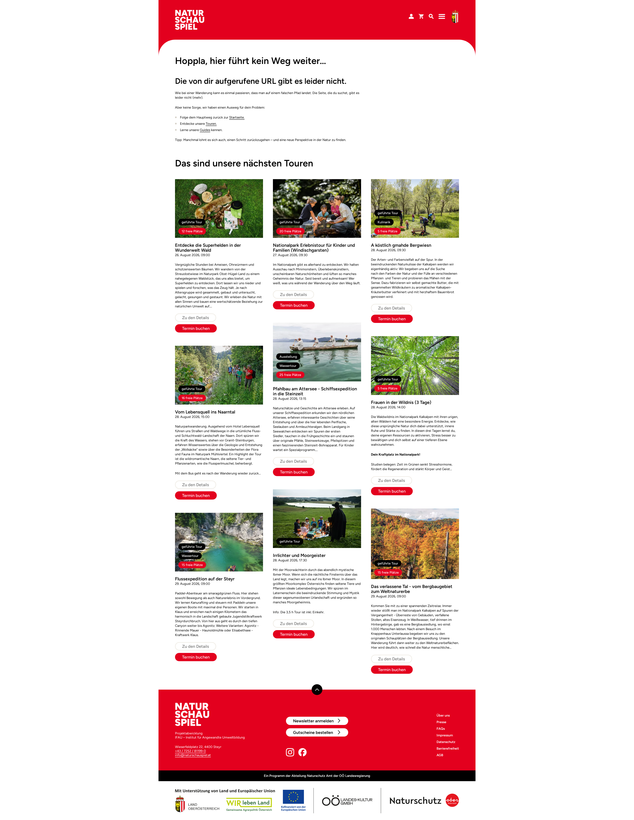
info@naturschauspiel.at (193, 755)
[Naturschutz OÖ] (423, 801)
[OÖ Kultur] (347, 801)
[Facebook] (302, 753)
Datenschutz (446, 742)
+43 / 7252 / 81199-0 (190, 751)
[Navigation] (442, 16)
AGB (440, 755)
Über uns (443, 715)
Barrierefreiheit (448, 748)
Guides (205, 130)
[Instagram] (290, 753)
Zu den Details (195, 317)
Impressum (445, 735)
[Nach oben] (317, 689)
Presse (441, 722)
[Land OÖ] (240, 801)
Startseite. (237, 117)
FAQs (441, 729)
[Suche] (431, 16)
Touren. (211, 124)
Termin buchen (196, 328)
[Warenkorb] (421, 16)
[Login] (411, 16)
